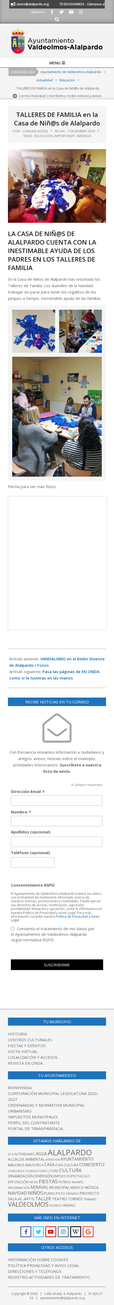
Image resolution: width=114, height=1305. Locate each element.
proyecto (89, 1193)
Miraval (39, 1187)
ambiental (35, 1159)
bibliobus (16, 1165)
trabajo (90, 1199)
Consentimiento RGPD (33, 885)
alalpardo (70, 1152)
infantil (78, 1182)
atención (53, 1159)
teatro (59, 1198)
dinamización (21, 1175)
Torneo (75, 1198)
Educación (43, 135)
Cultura (70, 1170)
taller (43, 1198)
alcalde (16, 1159)
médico (77, 1187)
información (19, 1188)
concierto (91, 1164)
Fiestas (48, 1181)
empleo (59, 1176)
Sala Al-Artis (21, 1198)
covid (53, 1171)
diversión (43, 1175)
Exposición (18, 1182)
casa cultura (66, 1165)
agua (41, 1154)
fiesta (33, 1182)
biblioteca (34, 1165)
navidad (17, 1193)
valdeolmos (28, 1204)
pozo (60, 1193)
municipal (59, 1187)
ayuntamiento (77, 1159)
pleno (49, 1193)
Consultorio (36, 1171)
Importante (65, 135)
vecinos (55, 1205)
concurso (16, 1171)
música (92, 1187)
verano (69, 1205)
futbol (65, 1182)
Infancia (84, 135)
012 (11, 1154)
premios (72, 1193)
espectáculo (78, 1176)
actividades (24, 1154)
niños (35, 1192)
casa (49, 1165)
